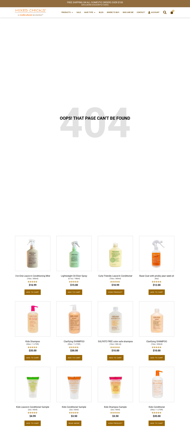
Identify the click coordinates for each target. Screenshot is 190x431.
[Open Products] (72, 12)
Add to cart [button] (32, 292)
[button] (165, 12)
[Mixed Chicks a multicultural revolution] (30, 12)
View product (115, 292)
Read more (74, 423)
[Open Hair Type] (95, 12)
